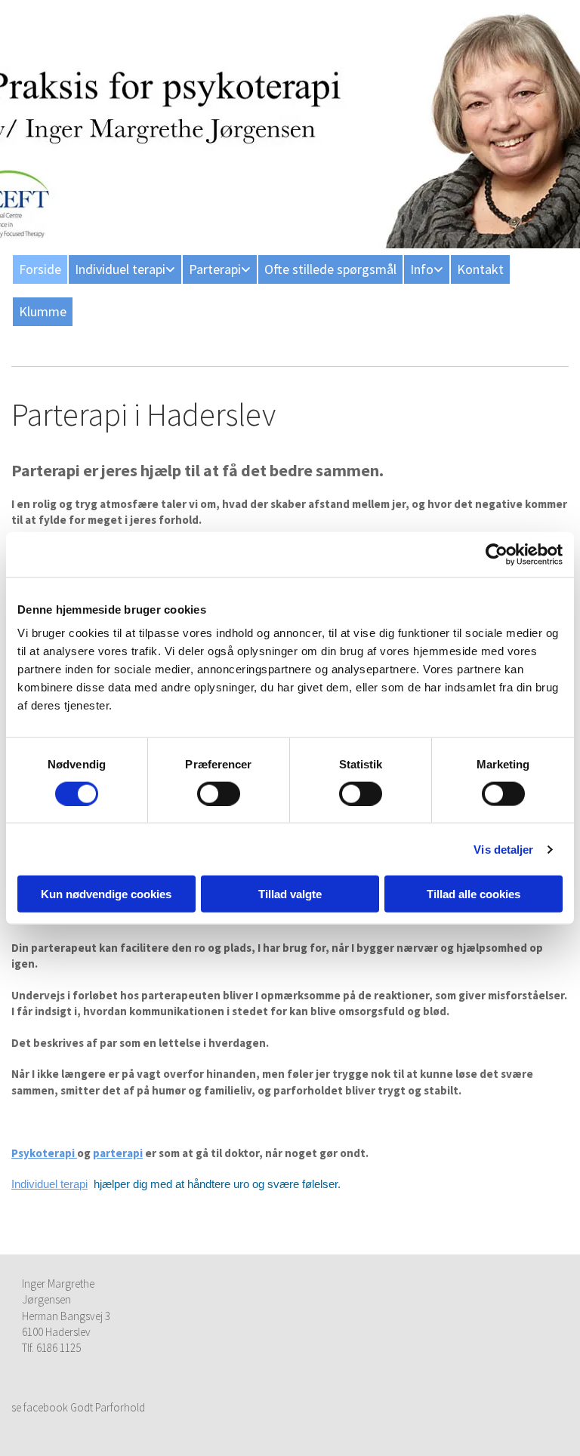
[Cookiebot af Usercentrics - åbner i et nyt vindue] (496, 554)
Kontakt (480, 269)
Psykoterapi (44, 1153)
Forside (40, 269)
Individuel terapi (120, 269)
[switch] (218, 793)
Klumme (42, 311)
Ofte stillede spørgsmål (330, 269)
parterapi (118, 1153)
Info (421, 269)
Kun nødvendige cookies (106, 894)
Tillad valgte (290, 894)
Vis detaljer (503, 848)
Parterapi (215, 269)
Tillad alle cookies (473, 894)
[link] (124, 269)
